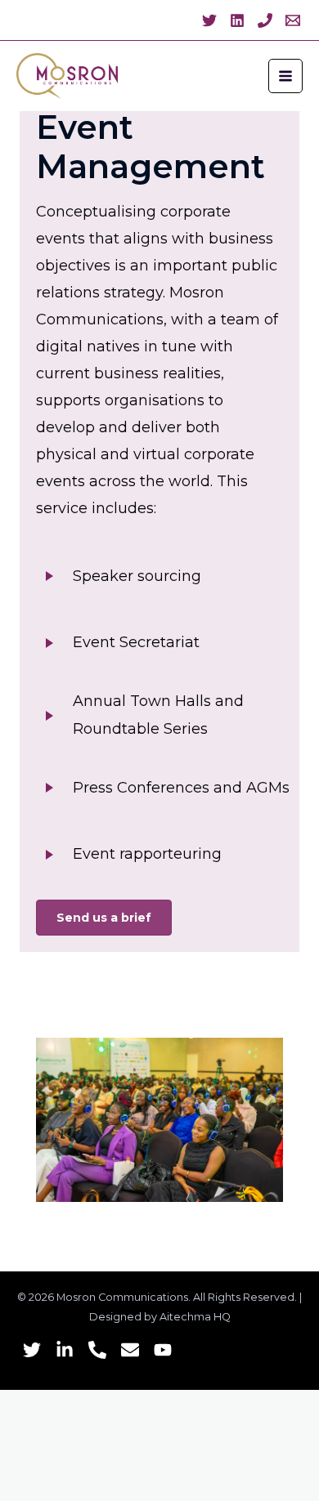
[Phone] (97, 1349)
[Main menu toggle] (285, 76)
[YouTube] (162, 1349)
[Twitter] (209, 20)
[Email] (130, 1349)
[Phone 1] (265, 20)
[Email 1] (293, 20)
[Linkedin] (237, 20)
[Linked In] (64, 1349)
